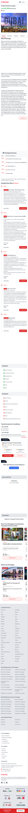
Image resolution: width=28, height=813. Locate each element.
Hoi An (2, 654)
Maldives (3, 623)
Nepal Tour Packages (5, 708)
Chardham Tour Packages (6, 679)
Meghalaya (17, 623)
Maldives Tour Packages (6, 704)
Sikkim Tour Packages (19, 674)
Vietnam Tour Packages (6, 706)
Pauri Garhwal (18, 637)
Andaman (3, 609)
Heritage (3, 724)
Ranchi (2, 656)
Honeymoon (18, 724)
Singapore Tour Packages (6, 701)
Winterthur (17, 651)
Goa (16, 616)
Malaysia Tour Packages (6, 713)
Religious (17, 722)
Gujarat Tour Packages (20, 679)
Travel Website (5, 741)
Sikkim (2, 628)
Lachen (16, 640)
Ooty (2, 626)
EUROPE (3, 616)
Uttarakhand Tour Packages (7, 676)
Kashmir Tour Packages (6, 669)
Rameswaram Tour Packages (5, 682)
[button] (23, 118)
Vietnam (17, 633)
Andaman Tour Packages (20, 669)
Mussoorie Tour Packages (6, 689)
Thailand (17, 630)
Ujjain (2, 663)
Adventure (3, 722)
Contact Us (4, 756)
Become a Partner (5, 735)
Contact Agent (7, 455)
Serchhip (17, 644)
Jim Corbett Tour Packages (21, 687)
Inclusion (22, 36)
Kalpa (2, 644)
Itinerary (16, 36)
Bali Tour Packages (19, 699)
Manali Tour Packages (5, 674)
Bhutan (16, 612)
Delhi (2, 649)
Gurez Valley (3, 635)
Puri (16, 626)
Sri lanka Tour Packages (6, 711)
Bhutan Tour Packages (20, 704)
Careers (3, 757)
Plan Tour (4, 748)
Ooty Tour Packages (5, 687)
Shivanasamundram (5, 651)
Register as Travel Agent (7, 737)
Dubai (3, 10)
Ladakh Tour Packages (20, 693)
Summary (9, 36)
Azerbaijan (17, 609)
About (3, 36)
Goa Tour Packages (5, 684)
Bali (2, 612)
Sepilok (16, 635)
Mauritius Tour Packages (20, 706)
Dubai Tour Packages (7, 565)
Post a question (14, 467)
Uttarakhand (3, 633)
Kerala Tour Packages (5, 672)
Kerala (16, 621)
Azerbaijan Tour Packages (20, 713)
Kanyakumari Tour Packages (19, 690)
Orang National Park (19, 654)
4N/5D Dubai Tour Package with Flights (11, 583)
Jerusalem (17, 658)
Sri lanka (3, 630)
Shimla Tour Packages (19, 672)
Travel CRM (4, 739)
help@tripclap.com (6, 769)
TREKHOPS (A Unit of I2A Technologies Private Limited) (12, 589)
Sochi (2, 640)
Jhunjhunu (17, 647)
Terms (3, 754)
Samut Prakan (18, 642)
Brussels (17, 661)
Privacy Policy (5, 752)
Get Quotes (23, 208)
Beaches (3, 719)
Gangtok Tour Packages (20, 681)
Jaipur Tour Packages (19, 684)
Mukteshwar (17, 656)
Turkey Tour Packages (19, 711)
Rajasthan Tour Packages (20, 676)
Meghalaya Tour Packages (6, 693)
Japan (16, 619)
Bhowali (2, 647)
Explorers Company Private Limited (11, 443)
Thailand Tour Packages (20, 701)
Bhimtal (16, 649)
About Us (4, 750)
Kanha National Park (5, 642)
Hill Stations (17, 719)
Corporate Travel (5, 743)
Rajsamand (3, 637)
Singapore (17, 628)
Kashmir (2, 621)
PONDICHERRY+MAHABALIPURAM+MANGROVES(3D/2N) (12, 544)
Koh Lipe (3, 661)
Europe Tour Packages (20, 708)
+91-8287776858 (14, 482)
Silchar (2, 658)
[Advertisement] (14, 61)
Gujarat (2, 619)
